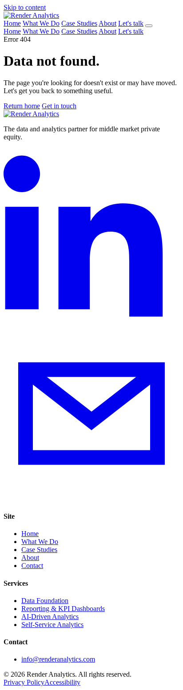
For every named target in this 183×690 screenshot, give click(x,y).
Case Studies (79, 23)
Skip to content (25, 7)
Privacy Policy (24, 682)
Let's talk (130, 23)
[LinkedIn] (91, 321)
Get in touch (59, 106)
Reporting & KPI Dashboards (63, 608)
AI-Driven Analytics (50, 616)
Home (12, 23)
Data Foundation (44, 600)
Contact (32, 565)
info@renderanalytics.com (58, 659)
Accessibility (62, 682)
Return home (22, 106)
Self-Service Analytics (52, 624)
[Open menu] (148, 25)
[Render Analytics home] (31, 15)
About (107, 23)
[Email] (91, 499)
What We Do (41, 23)
